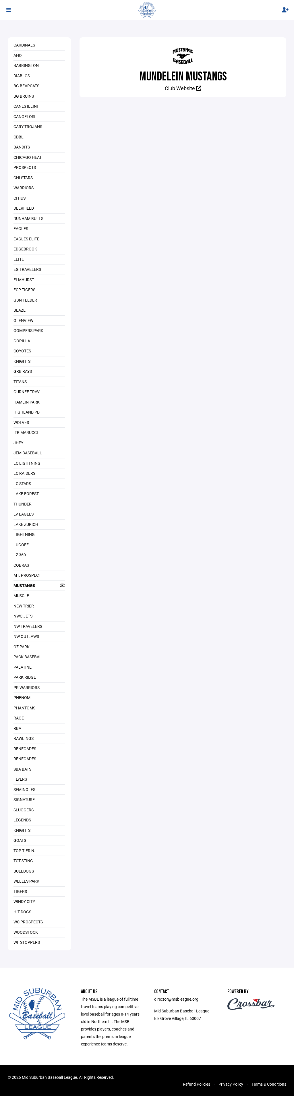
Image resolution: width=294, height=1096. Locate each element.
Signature (24, 799)
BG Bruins (23, 96)
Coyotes (22, 351)
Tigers (20, 891)
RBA (17, 728)
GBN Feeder (25, 300)
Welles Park (26, 881)
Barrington (26, 65)
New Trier (23, 606)
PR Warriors (26, 687)
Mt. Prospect (27, 575)
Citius (19, 198)
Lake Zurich (25, 524)
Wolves (21, 422)
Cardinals (24, 45)
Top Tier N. (24, 850)
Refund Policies (196, 1084)
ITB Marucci (25, 432)
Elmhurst (23, 279)
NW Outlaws (26, 636)
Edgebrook (25, 249)
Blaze (19, 310)
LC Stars (22, 483)
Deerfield (23, 208)
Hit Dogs (22, 911)
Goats (19, 840)
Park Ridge (24, 677)
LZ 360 (19, 554)
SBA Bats (22, 769)
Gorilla (21, 341)
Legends (22, 820)
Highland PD (26, 412)
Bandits (21, 147)
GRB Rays (22, 371)
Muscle (21, 595)
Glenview (23, 320)
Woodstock (25, 932)
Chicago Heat (27, 157)
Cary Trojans (27, 126)
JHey (18, 442)
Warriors (23, 187)
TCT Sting (23, 860)
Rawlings (23, 738)
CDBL (18, 137)
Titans (20, 381)
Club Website (180, 88)
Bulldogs (23, 871)
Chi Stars (23, 177)
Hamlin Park (26, 402)
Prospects (24, 167)
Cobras (21, 565)
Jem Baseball (27, 453)
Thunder (22, 504)
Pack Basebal (27, 656)
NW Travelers (27, 626)
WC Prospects (28, 922)
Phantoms (24, 708)
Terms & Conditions (269, 1084)
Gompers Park (28, 330)
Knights (21, 361)
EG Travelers (27, 269)
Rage (18, 718)
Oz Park (21, 646)
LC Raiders (24, 473)
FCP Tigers (24, 289)
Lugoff (21, 544)
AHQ (17, 55)
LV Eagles (23, 514)
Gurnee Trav (26, 391)
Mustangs (24, 585)
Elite (18, 259)
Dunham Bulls (28, 218)
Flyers (20, 779)
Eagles (20, 228)
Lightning (24, 534)
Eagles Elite (26, 239)
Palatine (22, 667)
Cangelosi (24, 116)
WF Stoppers (26, 942)
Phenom (21, 697)
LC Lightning (26, 463)
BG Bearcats (26, 85)
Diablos (21, 75)
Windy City (24, 901)
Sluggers (23, 810)
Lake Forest (26, 493)
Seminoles (24, 789)
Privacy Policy (230, 1084)
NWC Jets (22, 616)
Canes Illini (25, 106)
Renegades (24, 748)
